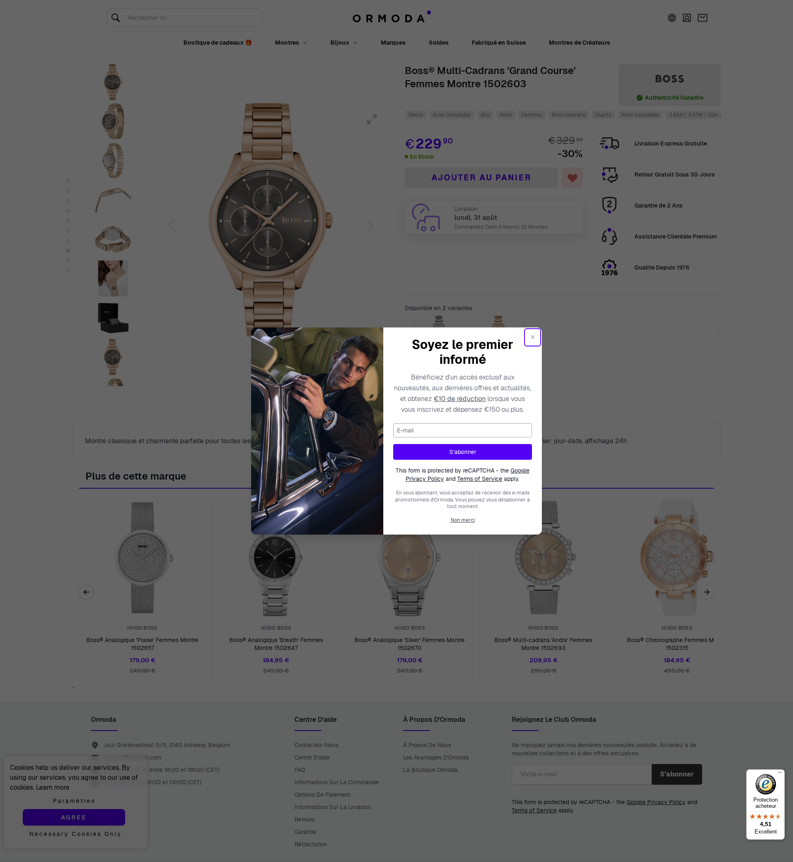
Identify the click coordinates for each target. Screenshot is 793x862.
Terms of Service (479, 478)
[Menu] (780, 774)
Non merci (463, 520)
